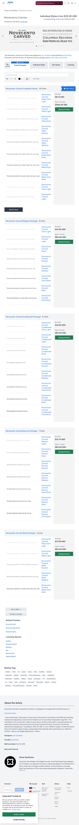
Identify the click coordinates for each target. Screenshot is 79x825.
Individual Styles (39, 65)
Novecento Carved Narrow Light (46, 440)
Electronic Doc (10, 653)
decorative (8, 679)
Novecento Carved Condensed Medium (46, 374)
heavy (30, 672)
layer (43, 675)
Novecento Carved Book (46, 248)
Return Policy (57, 802)
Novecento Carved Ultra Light (46, 186)
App (7, 650)
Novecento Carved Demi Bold (46, 278)
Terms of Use (57, 793)
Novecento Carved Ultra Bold (46, 298)
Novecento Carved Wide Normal (46, 130)
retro (35, 672)
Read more (22, 770)
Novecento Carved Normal (46, 258)
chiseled (8, 685)
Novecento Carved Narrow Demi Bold (46, 489)
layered (49, 672)
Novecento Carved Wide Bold (46, 165)
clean (10, 682)
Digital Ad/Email (11, 656)
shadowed (51, 675)
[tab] (36, 46)
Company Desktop (11, 644)
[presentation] (3, 36)
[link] (72, 3)
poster (24, 672)
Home (6, 10)
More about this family (59, 57)
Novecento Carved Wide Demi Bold (46, 154)
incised (54, 682)
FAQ (68, 788)
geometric (23, 682)
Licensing (70, 65)
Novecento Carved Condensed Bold (46, 399)
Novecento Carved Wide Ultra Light (46, 98)
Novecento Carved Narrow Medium (46, 476)
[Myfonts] (10, 4)
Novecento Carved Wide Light (46, 109)
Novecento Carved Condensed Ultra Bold (46, 411)
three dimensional (34, 675)
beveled (28, 685)
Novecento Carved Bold (46, 288)
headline (41, 672)
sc (6, 682)
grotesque (37, 679)
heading (16, 679)
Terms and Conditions (58, 788)
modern (7, 672)
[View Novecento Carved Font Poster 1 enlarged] (22, 35)
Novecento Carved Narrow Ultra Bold (46, 513)
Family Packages (20, 65)
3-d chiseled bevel (18, 685)
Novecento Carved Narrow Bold (46, 501)
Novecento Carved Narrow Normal (46, 464)
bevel (35, 685)
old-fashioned (51, 679)
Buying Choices (64, 109)
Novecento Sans (11, 632)
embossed (8, 675)
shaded (23, 679)
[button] (20, 79)
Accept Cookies (19, 814)
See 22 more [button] (13, 209)
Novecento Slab (11, 624)
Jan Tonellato (46, 55)
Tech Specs (56, 65)
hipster (47, 682)
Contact (69, 791)
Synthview (13, 10)
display (16, 675)
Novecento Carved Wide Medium (46, 142)
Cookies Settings (19, 819)
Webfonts (9, 647)
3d (18, 672)
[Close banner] (58, 3)
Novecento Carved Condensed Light (46, 338)
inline (14, 672)
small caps (24, 675)
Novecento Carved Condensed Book (46, 350)
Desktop (8, 641)
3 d (44, 679)
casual (30, 679)
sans (16, 682)
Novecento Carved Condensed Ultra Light (46, 326)
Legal (56, 806)
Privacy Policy (57, 797)
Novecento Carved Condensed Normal (46, 362)
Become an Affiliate (45, 794)
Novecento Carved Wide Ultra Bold (46, 176)
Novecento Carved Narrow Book (46, 452)
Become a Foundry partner (45, 789)
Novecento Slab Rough (13, 628)
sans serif (31, 682)
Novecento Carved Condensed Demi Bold (46, 386)
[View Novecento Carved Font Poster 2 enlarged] (57, 35)
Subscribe (19, 790)
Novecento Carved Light (46, 196)
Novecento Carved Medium (46, 268)
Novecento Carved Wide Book (46, 118)
